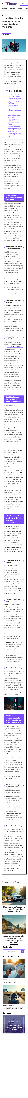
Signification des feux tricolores (14, 102)
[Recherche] (23, 3)
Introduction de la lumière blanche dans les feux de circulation (14, 115)
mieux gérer (18, 268)
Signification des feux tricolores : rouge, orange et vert (14, 110)
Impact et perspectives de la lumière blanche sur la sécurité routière (15, 129)
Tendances (6, 34)
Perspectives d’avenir (14, 126)
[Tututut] (11, 3)
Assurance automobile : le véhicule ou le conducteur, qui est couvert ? (14, 939)
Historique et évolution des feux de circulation (14, 95)
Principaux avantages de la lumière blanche (15, 134)
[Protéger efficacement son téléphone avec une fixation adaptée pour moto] (14, 994)
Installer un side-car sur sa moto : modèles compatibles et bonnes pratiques (14, 1026)
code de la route (11, 305)
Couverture (5, 979)
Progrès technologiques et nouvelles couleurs (15, 99)
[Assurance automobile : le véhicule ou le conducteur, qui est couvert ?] (14, 924)
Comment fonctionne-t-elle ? (15, 123)
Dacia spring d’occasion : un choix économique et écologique (14, 909)
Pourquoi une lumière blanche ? (14, 119)
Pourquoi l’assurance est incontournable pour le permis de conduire (13, 981)
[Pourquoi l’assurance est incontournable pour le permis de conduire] (14, 968)
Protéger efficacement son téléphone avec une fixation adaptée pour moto (13, 1007)
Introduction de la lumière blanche (13, 106)
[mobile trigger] (3, 3)
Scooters (5, 1005)
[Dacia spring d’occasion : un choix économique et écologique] (14, 895)
